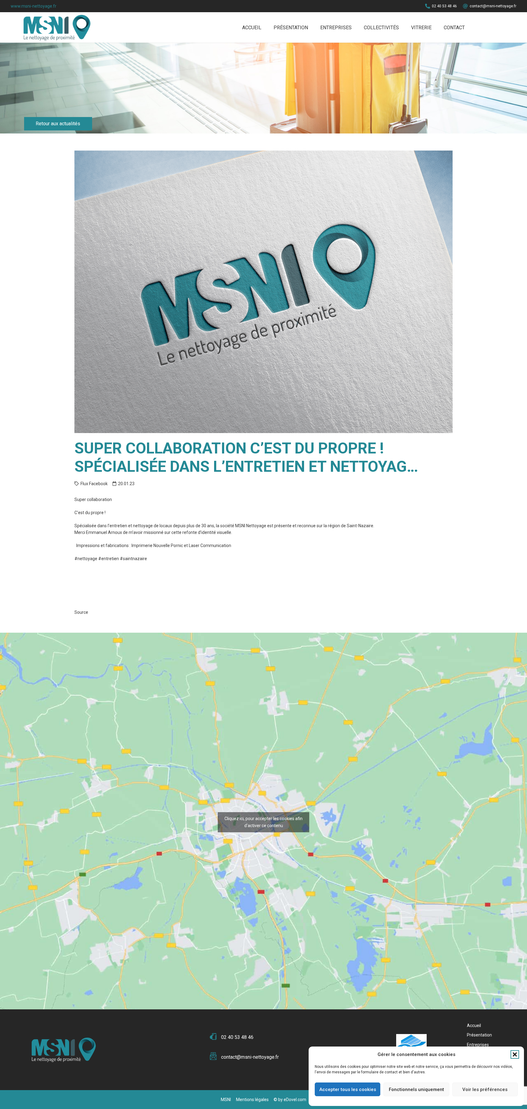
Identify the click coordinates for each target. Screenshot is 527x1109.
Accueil (474, 1025)
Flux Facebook (94, 483)
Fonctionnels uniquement (416, 1089)
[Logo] (55, 28)
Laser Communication (210, 545)
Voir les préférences (484, 1089)
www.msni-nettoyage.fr (33, 6)
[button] (515, 1054)
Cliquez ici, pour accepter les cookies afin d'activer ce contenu (263, 822)
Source (81, 612)
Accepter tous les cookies (347, 1089)
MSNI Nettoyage (250, 525)
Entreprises (478, 1044)
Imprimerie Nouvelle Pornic (157, 545)
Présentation (479, 1035)
